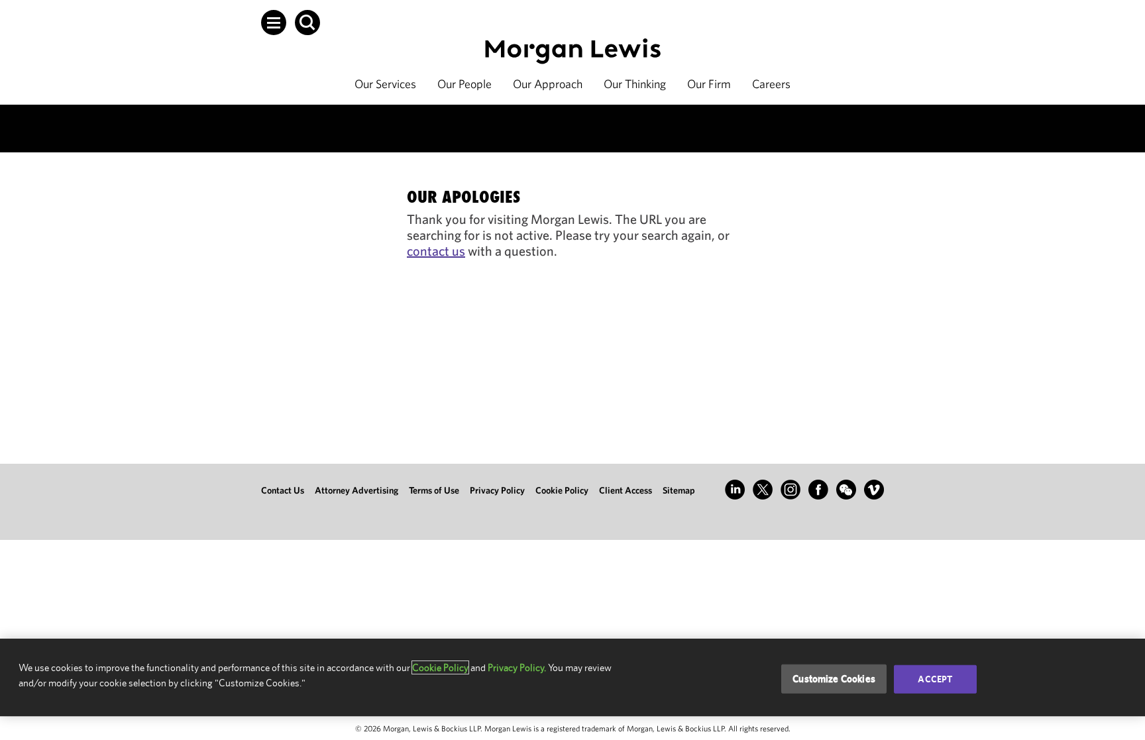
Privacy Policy (497, 490)
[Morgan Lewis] (573, 51)
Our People (464, 83)
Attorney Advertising (356, 490)
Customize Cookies (833, 678)
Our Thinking (635, 83)
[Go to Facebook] (818, 490)
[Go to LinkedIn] (735, 490)
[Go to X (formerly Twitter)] (763, 490)
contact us (436, 250)
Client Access (625, 490)
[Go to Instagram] (790, 490)
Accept (935, 679)
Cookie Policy (561, 490)
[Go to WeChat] (846, 490)
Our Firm (709, 83)
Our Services (385, 83)
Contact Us (282, 490)
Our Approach (547, 83)
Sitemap (679, 490)
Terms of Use (434, 490)
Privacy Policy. (517, 667)
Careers (771, 83)
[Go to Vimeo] (874, 490)
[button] (273, 22)
